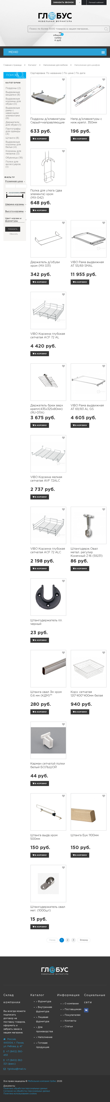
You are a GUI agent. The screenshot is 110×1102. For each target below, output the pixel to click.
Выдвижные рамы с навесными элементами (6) (13, 113)
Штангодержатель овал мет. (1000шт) (47, 909)
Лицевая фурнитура (42, 1019)
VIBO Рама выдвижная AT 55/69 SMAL (87, 264)
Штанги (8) (12, 138)
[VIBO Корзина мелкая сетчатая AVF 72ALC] (48, 454)
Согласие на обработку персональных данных (26, 1091)
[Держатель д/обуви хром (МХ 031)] (48, 239)
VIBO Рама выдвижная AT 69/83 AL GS (87, 407)
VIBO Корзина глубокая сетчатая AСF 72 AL (47, 336)
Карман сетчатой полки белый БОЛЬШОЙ (47, 765)
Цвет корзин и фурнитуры (13, 219)
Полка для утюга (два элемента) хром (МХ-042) (46, 194)
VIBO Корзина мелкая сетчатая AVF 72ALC (46, 479)
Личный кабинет (96, 2)
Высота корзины (14, 211)
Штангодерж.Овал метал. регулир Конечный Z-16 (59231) (87, 552)
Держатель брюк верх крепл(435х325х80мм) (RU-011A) (46, 409)
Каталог (37, 995)
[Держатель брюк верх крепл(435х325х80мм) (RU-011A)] (48, 382)
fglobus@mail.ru (16, 1069)
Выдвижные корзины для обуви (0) (13, 101)
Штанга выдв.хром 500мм (44, 837)
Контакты (70, 1021)
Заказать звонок (63, 2)
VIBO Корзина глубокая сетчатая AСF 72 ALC (47, 550)
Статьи (69, 1027)
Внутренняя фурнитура (44, 1009)
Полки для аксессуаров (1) (13, 164)
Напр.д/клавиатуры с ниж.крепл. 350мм (86, 121)
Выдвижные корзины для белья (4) (13, 144)
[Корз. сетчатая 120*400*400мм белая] (89, 668)
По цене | (70, 73)
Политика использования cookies (20, 1094)
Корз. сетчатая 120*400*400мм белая (87, 694)
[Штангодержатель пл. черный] (48, 597)
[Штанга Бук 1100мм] (89, 812)
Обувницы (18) (14, 158)
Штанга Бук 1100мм (85, 835)
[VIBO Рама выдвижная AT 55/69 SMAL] (89, 239)
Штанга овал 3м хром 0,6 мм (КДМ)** (46, 694)
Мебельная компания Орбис (42, 1081)
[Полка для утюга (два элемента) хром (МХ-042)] (48, 167)
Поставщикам (72, 1009)
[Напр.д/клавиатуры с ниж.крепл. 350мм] (89, 95)
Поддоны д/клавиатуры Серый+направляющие (47, 121)
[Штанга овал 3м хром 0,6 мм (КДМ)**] (48, 668)
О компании (72, 1004)
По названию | (55, 73)
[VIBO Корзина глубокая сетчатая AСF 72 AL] (48, 310)
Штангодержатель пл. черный (46, 622)
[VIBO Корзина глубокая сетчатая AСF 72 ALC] (48, 525)
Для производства (44, 1029)
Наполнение (45, 1037)
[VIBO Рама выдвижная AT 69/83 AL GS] (89, 382)
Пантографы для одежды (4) (13, 131)
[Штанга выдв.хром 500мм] (48, 812)
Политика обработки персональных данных (25, 1088)
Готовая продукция (42, 1045)
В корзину (40, 139)
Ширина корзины (14, 204)
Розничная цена (14, 181)
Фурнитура (44, 1001)
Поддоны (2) (13, 88)
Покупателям (72, 1015)
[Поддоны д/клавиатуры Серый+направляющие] (48, 95)
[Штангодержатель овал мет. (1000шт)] (48, 883)
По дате (80, 73)
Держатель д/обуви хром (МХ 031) (45, 264)
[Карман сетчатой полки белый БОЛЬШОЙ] (48, 740)
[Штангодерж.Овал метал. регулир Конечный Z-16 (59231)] (89, 525)
